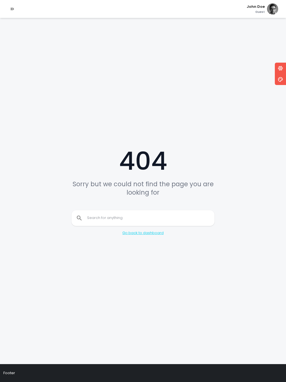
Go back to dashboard (143, 232)
